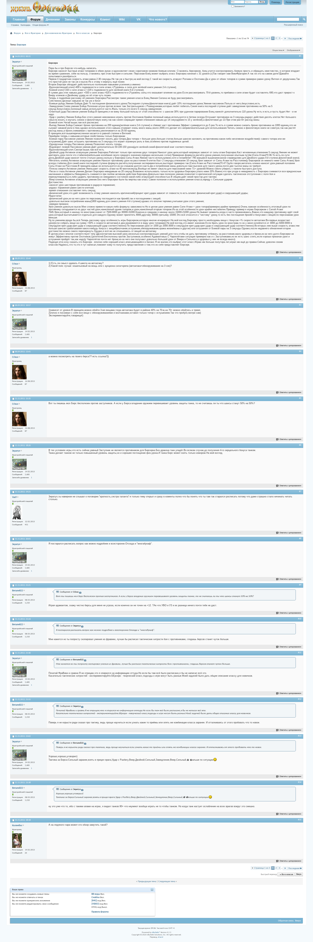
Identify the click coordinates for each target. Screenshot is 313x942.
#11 (299, 653)
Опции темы (277, 50)
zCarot (160, 937)
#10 (299, 619)
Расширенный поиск (293, 25)
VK (139, 19)
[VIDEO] (95, 904)
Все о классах (83, 33)
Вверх (298, 875)
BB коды (95, 894)
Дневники (53, 19)
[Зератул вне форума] (19, 75)
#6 (300, 445)
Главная (19, 19)
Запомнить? (239, 6)
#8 (300, 539)
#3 (300, 305)
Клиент (105, 19)
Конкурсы (87, 19)
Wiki (122, 19)
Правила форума (99, 912)
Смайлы (95, 897)
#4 (300, 351)
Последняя (293, 38)
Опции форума (39, 25)
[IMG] (94, 900)
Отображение (293, 50)
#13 (299, 736)
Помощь (275, 2)
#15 (299, 820)
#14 (299, 782)
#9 (300, 585)
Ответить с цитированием (290, 252)
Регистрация (292, 2)
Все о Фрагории (33, 33)
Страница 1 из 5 (262, 38)
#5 (300, 398)
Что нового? (158, 19)
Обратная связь (286, 921)
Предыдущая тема (147, 881)
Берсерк (21, 44)
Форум (35, 19)
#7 (300, 491)
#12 (299, 699)
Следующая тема (166, 881)
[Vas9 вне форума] (17, 512)
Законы (70, 19)
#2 (300, 258)
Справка (15, 25)
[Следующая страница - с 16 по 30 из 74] (285, 38)
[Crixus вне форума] (19, 279)
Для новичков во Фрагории (58, 33)
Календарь (25, 25)
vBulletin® (156, 932)
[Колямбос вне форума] (17, 840)
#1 (300, 56)
